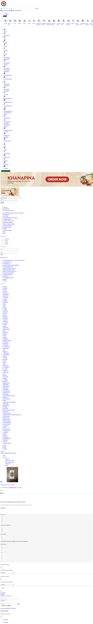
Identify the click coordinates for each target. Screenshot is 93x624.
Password (3, 601)
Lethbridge (5, 403)
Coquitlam (5, 345)
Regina (4, 335)
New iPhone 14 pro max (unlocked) (8, 484)
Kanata (5, 375)
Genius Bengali (32, 541)
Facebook (3, 592)
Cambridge (6, 353)
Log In (6, 13)
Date (7, 465)
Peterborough (6, 392)
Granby (5, 433)
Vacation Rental (7, 219)
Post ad (5, 16)
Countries (5, 531)
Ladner (4, 326)
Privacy (5, 522)
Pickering (5, 378)
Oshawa (5, 310)
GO (1, 254)
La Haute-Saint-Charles (9, 395)
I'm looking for (6, 214)
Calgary (5, 289)
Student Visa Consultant (7, 84)
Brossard (5, 406)
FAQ (4, 517)
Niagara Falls (6, 383)
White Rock (5, 411)
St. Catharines (6, 346)
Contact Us (6, 528)
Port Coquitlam (6, 424)
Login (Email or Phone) (6, 596)
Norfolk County (6, 419)
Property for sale (7, 227)
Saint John (5, 376)
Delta (4, 364)
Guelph (5, 356)
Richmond (5, 332)
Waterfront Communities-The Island (12, 414)
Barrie (4, 331)
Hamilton (5, 300)
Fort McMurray (6, 391)
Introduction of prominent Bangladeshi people (7, 124)
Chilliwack (5, 387)
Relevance (8, 463)
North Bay (5, 440)
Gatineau (5, 318)
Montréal (5, 288)
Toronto (5, 286)
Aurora (4, 427)
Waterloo (5, 370)
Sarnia (4, 400)
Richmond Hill (6, 329)
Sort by (7, 459)
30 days (7, 244)
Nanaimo (5, 381)
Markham (5, 316)
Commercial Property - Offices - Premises (13, 213)
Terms (4, 520)
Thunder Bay (6, 367)
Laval (4, 305)
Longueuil (5, 323)
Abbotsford (6, 342)
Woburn (5, 435)
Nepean (5, 334)
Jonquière (5, 432)
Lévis (4, 350)
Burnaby (5, 324)
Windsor (5, 315)
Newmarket (6, 394)
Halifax (4, 307)
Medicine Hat (6, 418)
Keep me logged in (6, 605)
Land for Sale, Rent (7, 225)
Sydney (5, 361)
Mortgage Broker (13, 487)
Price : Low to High (10, 460)
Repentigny (6, 389)
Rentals (5, 228)
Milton (4, 362)
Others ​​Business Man (7, 106)
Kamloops (5, 408)
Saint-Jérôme (6, 430)
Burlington (5, 338)
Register (6, 14)
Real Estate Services (8, 222)
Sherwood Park (6, 429)
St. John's (5, 369)
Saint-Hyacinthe (7, 443)
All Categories (4, 257)
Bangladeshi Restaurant (7, 58)
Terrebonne (6, 372)
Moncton (5, 359)
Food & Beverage (7, 230)
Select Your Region (6, 10)
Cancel (2, 611)
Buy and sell (6, 208)
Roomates (5, 216)
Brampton (5, 302)
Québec (5, 299)
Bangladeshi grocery (7, 63)
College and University (7, 136)
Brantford (5, 380)
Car (4, 233)
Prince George (6, 416)
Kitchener (5, 321)
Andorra (6, 619)
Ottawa (5, 291)
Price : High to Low (10, 462)
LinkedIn (2, 594)
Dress (4, 232)
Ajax (4, 373)
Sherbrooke (6, 348)
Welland (5, 441)
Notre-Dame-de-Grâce (9, 410)
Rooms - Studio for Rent (9, 224)
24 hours (7, 239)
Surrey (4, 304)
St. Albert (5, 425)
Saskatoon (5, 327)
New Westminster (7, 422)
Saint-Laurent (6, 386)
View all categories (6, 171)
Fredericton (6, 437)
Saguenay (5, 343)
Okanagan (5, 312)
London (5, 308)
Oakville (5, 337)
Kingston (5, 357)
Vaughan (5, 319)
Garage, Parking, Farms (9, 268)
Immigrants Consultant (6, 90)
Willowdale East (7, 438)
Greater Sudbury (7, 340)
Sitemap (5, 529)
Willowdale (5, 384)
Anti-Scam (5, 519)
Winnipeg (5, 296)
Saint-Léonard (6, 399)
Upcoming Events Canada (8, 131)
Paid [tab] (4, 447)
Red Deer (5, 397)
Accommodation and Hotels (10, 217)
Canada (5, 207)
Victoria (5, 313)
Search (36, 8)
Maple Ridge (6, 405)
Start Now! (3, 508)
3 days (6, 240)
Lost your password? (6, 608)
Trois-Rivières (6, 354)
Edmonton (5, 293)
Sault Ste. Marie (6, 413)
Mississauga (6, 294)
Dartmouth (5, 365)
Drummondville (6, 421)
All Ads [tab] (5, 445)
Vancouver (6, 297)
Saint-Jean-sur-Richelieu (9, 402)
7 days (6, 242)
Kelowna (5, 351)
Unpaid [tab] (5, 449)
